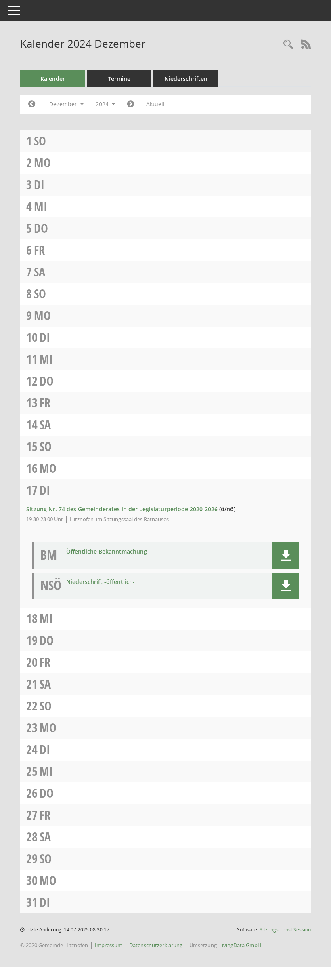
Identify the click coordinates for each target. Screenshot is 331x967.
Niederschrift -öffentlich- (100, 582)
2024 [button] (103, 104)
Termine (119, 78)
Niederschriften (185, 78)
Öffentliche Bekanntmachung (106, 551)
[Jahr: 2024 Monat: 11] (31, 104)
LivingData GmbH (240, 945)
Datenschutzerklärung (155, 945)
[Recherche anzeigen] (288, 44)
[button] (285, 555)
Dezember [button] (64, 104)
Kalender (52, 78)
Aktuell (155, 104)
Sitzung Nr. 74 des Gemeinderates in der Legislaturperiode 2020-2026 (122, 509)
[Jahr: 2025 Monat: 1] (130, 104)
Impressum (108, 945)
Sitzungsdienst (285, 929)
